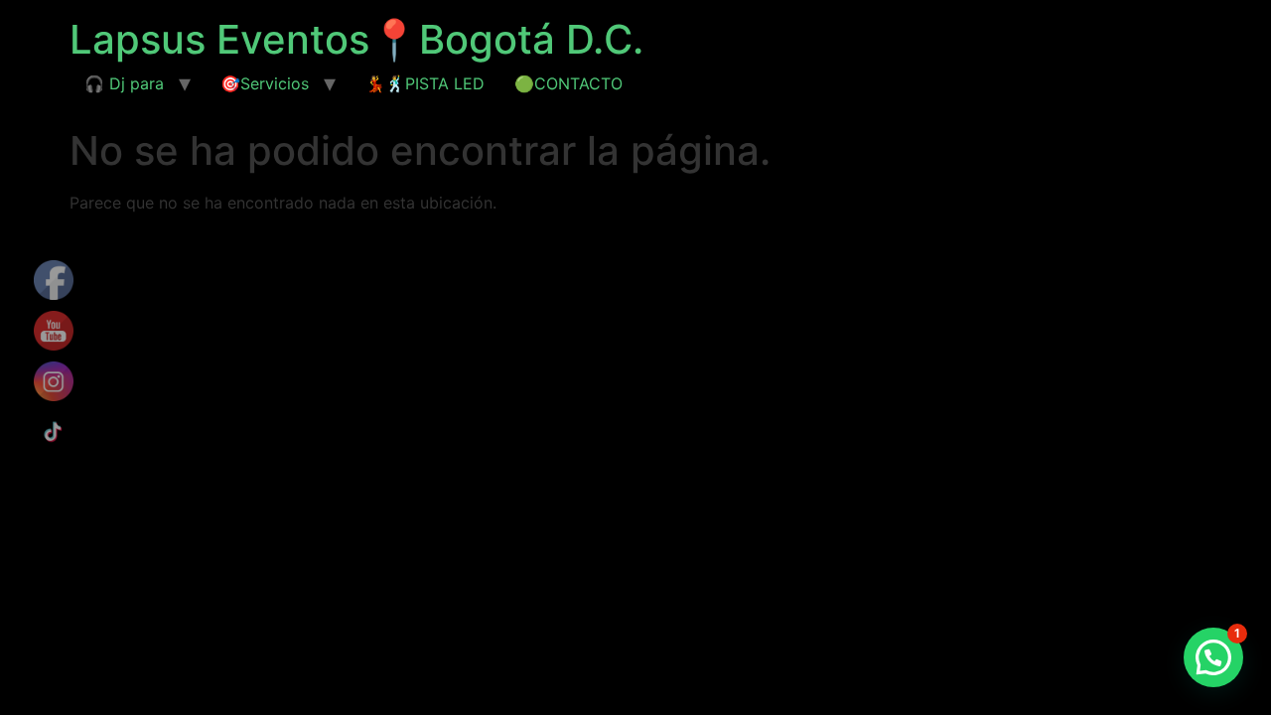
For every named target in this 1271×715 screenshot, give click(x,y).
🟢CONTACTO (568, 83)
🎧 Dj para (124, 83)
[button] (1213, 657)
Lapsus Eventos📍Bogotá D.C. (356, 39)
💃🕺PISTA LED (425, 83)
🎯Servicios (264, 83)
